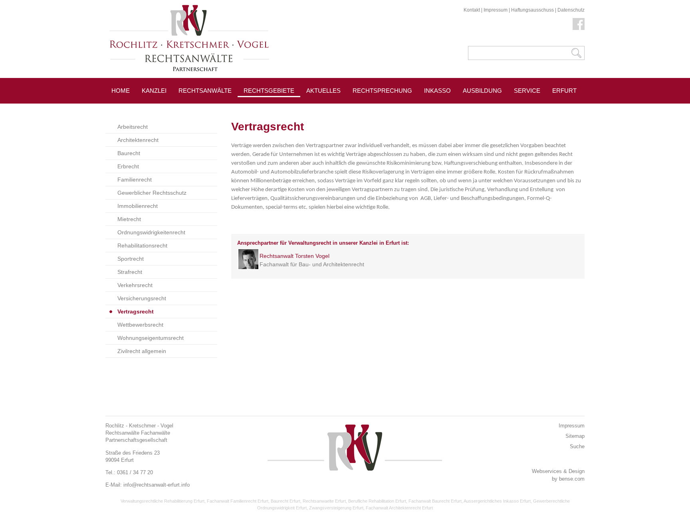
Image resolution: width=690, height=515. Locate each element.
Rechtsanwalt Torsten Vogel (294, 256)
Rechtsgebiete (269, 90)
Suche (577, 446)
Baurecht (128, 153)
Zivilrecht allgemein (141, 351)
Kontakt (472, 10)
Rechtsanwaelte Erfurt (324, 501)
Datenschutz (571, 10)
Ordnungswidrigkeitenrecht (151, 232)
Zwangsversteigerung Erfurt (336, 507)
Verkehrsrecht (135, 285)
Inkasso (437, 90)
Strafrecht (129, 272)
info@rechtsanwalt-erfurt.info (156, 485)
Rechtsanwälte (205, 90)
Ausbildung (482, 90)
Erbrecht (128, 166)
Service (527, 90)
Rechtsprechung (382, 90)
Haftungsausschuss (532, 10)
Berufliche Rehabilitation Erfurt (377, 501)
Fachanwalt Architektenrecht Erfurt (399, 507)
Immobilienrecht (137, 206)
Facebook (579, 24)
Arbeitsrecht (132, 127)
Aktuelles (323, 90)
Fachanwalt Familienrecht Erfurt (237, 501)
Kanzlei (154, 90)
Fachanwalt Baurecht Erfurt (435, 501)
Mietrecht (129, 219)
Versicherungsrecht (141, 298)
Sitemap (575, 436)
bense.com (572, 479)
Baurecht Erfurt (285, 501)
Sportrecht (130, 259)
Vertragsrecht (135, 311)
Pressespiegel (331, 108)
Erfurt (564, 90)
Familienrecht (134, 179)
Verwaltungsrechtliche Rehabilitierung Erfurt (162, 501)
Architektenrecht (138, 140)
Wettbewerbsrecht (140, 324)
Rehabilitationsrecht (142, 245)
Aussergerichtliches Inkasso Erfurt (497, 501)
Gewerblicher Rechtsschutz (151, 193)
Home (120, 90)
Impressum (496, 10)
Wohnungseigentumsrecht (150, 338)
